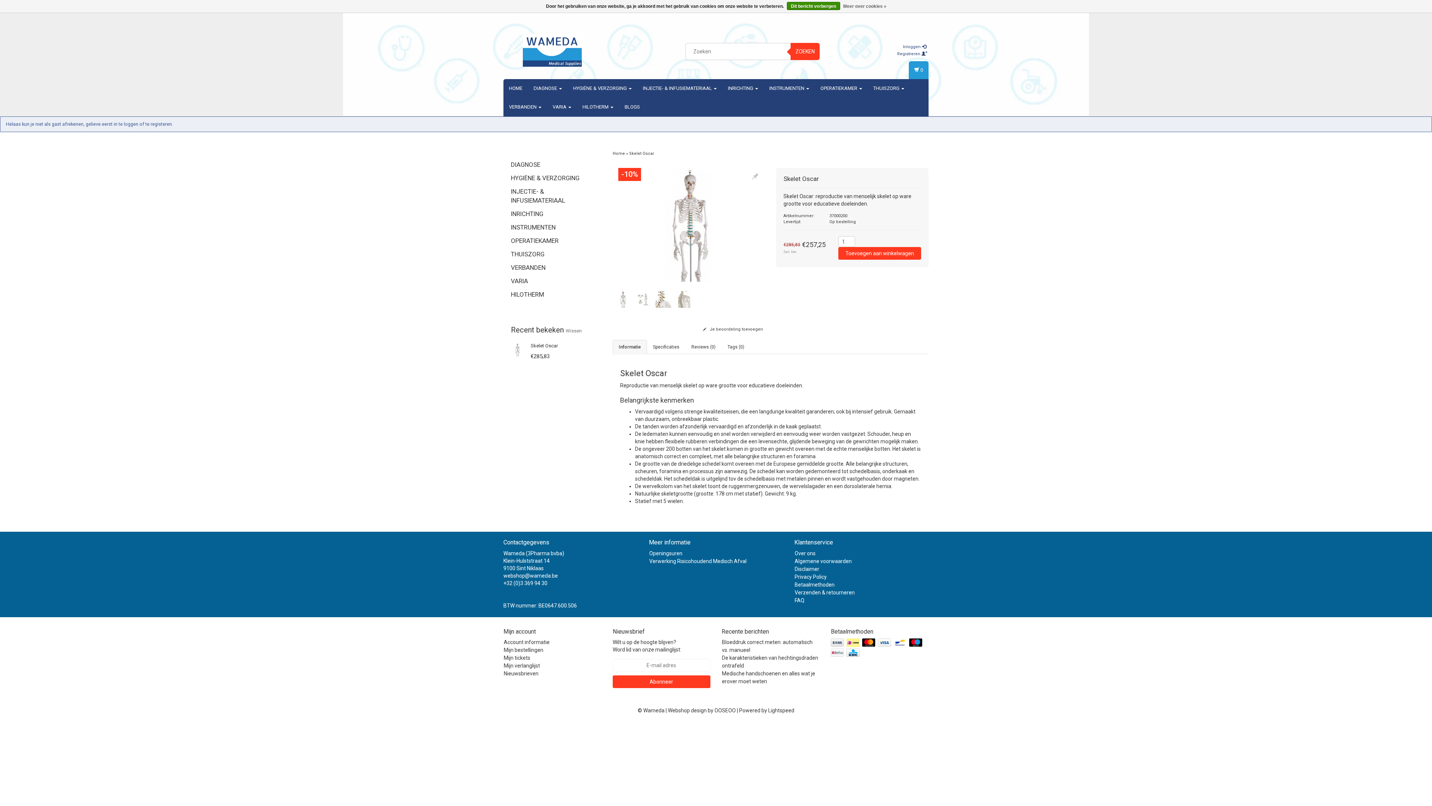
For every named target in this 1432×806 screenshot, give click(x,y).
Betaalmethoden (815, 585)
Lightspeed (781, 710)
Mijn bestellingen (523, 650)
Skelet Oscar (544, 346)
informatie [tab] (630, 347)
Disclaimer (807, 569)
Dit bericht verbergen (813, 6)
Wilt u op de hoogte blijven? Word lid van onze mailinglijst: (647, 646)
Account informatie (527, 642)
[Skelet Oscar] (517, 349)
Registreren (909, 53)
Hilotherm (596, 107)
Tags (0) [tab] (736, 347)
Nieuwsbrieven (521, 674)
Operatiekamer (839, 88)
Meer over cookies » (864, 6)
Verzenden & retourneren (825, 593)
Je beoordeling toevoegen (736, 329)
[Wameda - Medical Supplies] (552, 50)
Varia (560, 107)
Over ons (805, 553)
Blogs (632, 107)
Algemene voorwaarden (823, 561)
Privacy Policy (811, 577)
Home (515, 88)
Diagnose (546, 88)
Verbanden (523, 107)
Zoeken (805, 51)
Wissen (574, 331)
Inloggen (912, 46)
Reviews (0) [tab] (703, 347)
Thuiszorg (887, 88)
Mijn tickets (517, 658)
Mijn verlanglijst (522, 666)
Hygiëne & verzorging (600, 88)
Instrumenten (787, 88)
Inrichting (741, 88)
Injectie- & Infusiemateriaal (678, 88)
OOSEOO (725, 710)
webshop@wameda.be (530, 576)
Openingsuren (665, 553)
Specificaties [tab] (666, 347)
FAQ (799, 600)
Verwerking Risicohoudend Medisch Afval (698, 561)
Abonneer (661, 682)
